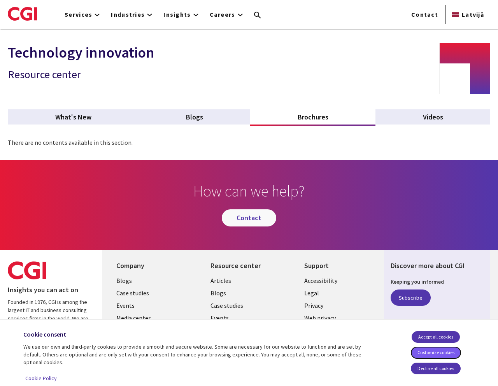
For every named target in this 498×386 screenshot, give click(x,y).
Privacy (313, 305)
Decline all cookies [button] (435, 368)
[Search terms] (257, 15)
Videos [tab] (433, 116)
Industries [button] (128, 14)
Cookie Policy (41, 378)
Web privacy (320, 318)
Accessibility (320, 280)
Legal (311, 293)
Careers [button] (222, 14)
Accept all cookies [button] (435, 337)
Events (125, 305)
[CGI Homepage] (22, 13)
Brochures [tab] (331, 116)
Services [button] (78, 14)
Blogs (124, 280)
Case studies (132, 293)
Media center (133, 318)
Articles (220, 280)
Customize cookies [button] (435, 352)
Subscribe (411, 297)
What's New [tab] (73, 116)
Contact (424, 14)
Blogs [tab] (194, 116)
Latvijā (473, 14)
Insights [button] (177, 14)
